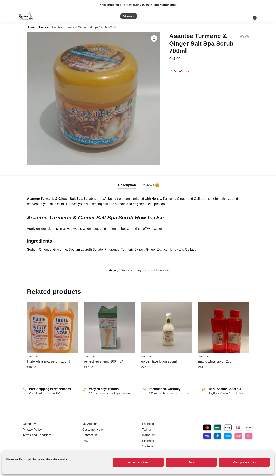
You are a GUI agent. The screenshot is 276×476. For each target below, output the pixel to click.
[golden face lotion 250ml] (166, 327)
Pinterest (148, 440)
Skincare (43, 27)
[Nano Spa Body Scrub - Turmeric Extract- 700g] (242, 37)
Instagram (149, 435)
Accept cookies (138, 462)
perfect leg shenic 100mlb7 (103, 361)
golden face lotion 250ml (159, 361)
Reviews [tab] (149, 185)
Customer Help (92, 429)
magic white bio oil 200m (216, 361)
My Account (90, 423)
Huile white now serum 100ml (48, 361)
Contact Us (89, 435)
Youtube (147, 446)
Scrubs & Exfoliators (157, 270)
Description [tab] (127, 185)
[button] (154, 38)
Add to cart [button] (52, 376)
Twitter (146, 429)
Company (29, 423)
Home (31, 27)
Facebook (148, 423)
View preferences (244, 462)
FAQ (85, 440)
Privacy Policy (32, 429)
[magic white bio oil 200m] (223, 327)
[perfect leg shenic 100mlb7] (109, 327)
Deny (191, 462)
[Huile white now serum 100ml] (52, 327)
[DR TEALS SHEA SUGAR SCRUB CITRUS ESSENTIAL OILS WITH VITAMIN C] (247, 37)
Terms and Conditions (37, 435)
